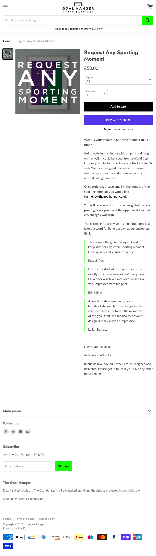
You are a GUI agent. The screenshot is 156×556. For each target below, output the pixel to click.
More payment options (118, 129)
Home (7, 41)
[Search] (147, 20)
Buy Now (97, 28)
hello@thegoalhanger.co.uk (108, 196)
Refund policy (47, 518)
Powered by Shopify (14, 528)
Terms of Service (25, 518)
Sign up (63, 466)
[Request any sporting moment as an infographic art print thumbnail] (8, 54)
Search (7, 518)
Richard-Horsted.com (30, 498)
